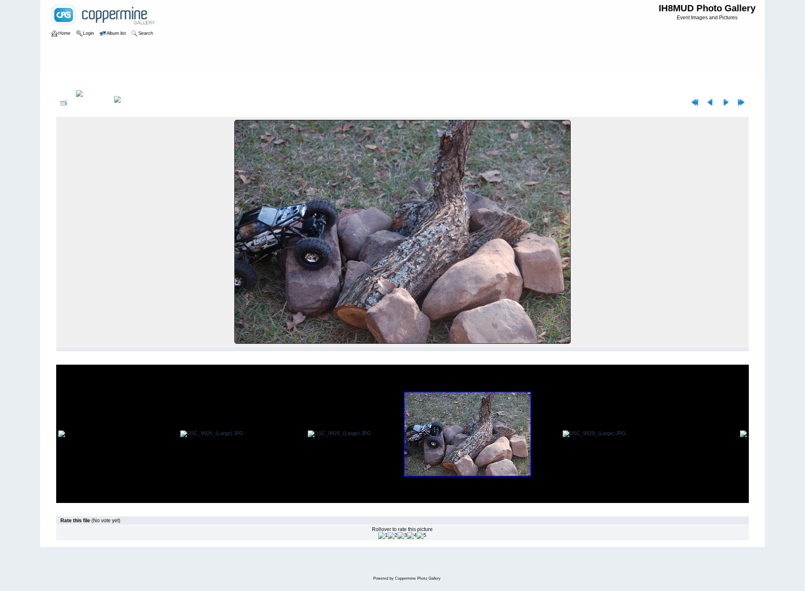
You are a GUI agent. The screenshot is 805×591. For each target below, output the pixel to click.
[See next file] (725, 102)
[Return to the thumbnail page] (63, 102)
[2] (392, 535)
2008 (90, 81)
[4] (412, 535)
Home (71, 81)
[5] (421, 535)
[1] (383, 535)
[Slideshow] (126, 102)
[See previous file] (710, 102)
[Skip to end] (741, 102)
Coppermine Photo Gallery (418, 578)
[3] (402, 535)
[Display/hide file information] (90, 102)
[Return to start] (694, 102)
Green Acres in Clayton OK (131, 81)
